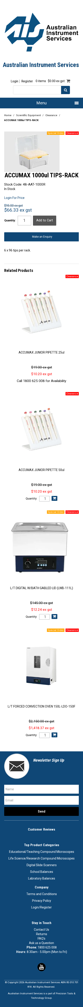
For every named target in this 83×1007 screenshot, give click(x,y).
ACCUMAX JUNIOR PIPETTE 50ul (41, 470)
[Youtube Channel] (41, 967)
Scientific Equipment (28, 115)
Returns (41, 934)
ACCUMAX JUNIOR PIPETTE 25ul (41, 352)
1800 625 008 (47, 947)
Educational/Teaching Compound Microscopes (41, 851)
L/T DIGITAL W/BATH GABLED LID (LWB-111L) (41, 588)
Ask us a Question (41, 943)
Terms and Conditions (41, 894)
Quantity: (10, 220)
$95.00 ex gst (13, 205)
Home (8, 115)
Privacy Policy (41, 900)
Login (14, 81)
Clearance (51, 115)
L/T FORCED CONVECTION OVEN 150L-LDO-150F (41, 706)
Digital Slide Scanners (42, 865)
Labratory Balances (41, 878)
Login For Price (14, 198)
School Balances (41, 872)
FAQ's (41, 938)
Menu (42, 103)
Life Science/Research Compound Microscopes (41, 858)
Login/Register (41, 907)
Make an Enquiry (42, 236)
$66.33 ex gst (18, 210)
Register (27, 81)
